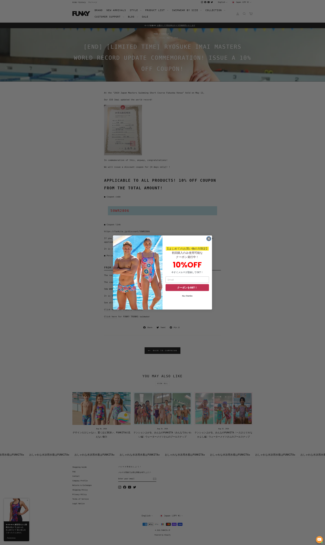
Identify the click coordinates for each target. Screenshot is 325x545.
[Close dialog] (209, 238)
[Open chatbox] (319, 539)
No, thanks (187, 295)
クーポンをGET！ (187, 287)
